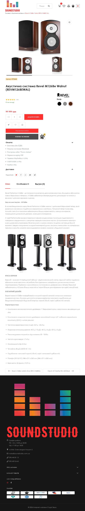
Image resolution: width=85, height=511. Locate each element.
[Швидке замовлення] (8, 125)
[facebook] (11, 482)
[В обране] (15, 125)
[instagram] (7, 482)
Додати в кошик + (34, 117)
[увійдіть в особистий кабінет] (73, 6)
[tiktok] (15, 482)
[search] (49, 6)
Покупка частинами (22, 136)
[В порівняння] (22, 125)
